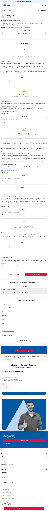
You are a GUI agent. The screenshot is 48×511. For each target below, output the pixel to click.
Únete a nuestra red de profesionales (24, 393)
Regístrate (3, 472)
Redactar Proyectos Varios (9, 289)
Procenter (3, 461)
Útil (4, 83)
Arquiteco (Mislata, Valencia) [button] (20, 227)
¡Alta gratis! (28, 1)
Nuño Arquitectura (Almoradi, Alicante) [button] (21, 56)
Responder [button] (24, 77)
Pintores (2, 462)
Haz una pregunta (42, 10)
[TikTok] (15, 483)
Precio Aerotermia (4, 453)
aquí (13, 357)
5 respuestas (4, 27)
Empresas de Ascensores (6, 455)
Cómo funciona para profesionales (8, 473)
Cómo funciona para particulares (7, 471)
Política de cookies (6, 495)
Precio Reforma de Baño (6, 452)
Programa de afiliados (5, 479)
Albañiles (3, 465)
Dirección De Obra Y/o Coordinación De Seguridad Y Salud (16, 292)
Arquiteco (20, 226)
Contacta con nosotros (5, 480)
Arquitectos (3, 466)
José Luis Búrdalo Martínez (21, 94)
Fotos (2, 460)
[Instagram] (2, 483)
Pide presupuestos (24, 508)
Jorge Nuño (21, 54)
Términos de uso (5, 489)
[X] (8, 483)
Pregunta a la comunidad (24, 33)
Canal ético (3, 477)
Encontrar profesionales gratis (24, 351)
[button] (24, 451)
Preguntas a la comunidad (6, 459)
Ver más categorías (24, 340)
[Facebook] (5, 483)
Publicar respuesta (35, 274)
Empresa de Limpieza (5, 456)
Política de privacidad (7, 492)
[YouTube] (12, 483)
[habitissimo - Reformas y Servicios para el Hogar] (6, 5)
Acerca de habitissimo (5, 476)
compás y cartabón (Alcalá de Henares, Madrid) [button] (21, 96)
